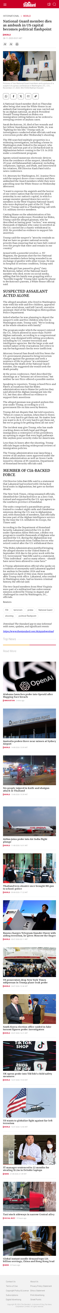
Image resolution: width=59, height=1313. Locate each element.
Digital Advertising (13, 1299)
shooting (9, 616)
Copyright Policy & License (17, 1291)
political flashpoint (27, 616)
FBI (6, 610)
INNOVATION (9, 701)
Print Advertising (37, 1295)
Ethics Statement (37, 1291)
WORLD (27, 16)
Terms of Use (12, 1286)
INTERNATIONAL (11, 16)
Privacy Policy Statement (41, 1286)
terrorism (18, 610)
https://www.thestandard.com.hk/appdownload (28, 631)
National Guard (45, 610)
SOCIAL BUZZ (9, 1218)
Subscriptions (12, 1295)
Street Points (35, 1299)
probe (30, 610)
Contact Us (11, 1282)
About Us (34, 1282)
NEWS (6, 1174)
